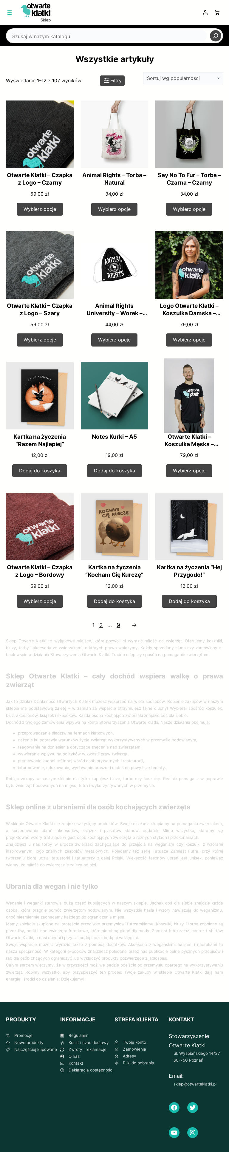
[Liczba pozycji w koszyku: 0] (217, 12)
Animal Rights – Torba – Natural (114, 178)
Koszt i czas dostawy (89, 1042)
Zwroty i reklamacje (87, 1049)
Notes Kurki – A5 (114, 436)
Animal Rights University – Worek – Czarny (114, 313)
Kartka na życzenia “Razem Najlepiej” (39, 440)
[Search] (215, 35)
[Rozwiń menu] (9, 12)
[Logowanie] (205, 12)
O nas (74, 1056)
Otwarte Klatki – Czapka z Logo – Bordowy (39, 571)
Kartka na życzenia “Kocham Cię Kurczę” (114, 571)
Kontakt (76, 1063)
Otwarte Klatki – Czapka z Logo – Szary (39, 309)
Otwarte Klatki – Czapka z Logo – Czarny (39, 178)
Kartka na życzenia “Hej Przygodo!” (189, 571)
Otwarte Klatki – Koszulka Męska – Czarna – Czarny (189, 444)
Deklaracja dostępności (91, 1070)
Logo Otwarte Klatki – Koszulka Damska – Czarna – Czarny (189, 313)
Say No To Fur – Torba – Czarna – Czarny (189, 178)
